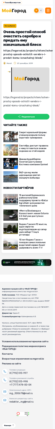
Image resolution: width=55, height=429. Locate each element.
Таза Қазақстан (12, 2)
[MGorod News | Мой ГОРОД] (16, 10)
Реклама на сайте (11, 363)
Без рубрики (10, 26)
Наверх (7, 425)
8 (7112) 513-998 (18, 381)
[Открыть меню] (48, 10)
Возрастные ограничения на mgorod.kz (23, 359)
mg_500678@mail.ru (21, 393)
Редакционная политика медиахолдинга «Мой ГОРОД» (24, 347)
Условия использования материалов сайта (25, 341)
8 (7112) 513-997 (18, 373)
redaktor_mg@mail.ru (21, 401)
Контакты (7, 354)
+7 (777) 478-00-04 (20, 384)
